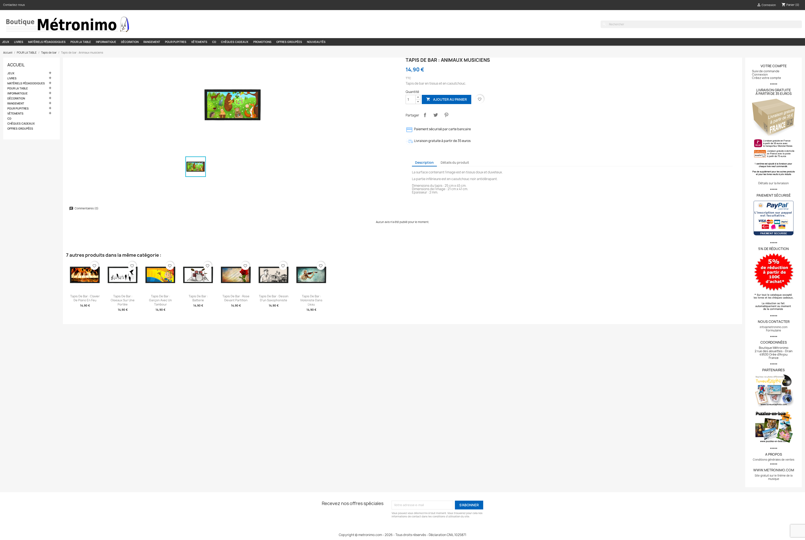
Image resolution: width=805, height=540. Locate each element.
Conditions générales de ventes (773, 459)
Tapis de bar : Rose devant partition (235, 298)
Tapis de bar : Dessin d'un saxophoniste (273, 298)
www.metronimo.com (773, 470)
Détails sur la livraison (773, 183)
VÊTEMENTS (199, 42)
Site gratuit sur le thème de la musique (773, 477)
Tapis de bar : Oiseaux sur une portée (123, 300)
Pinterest (446, 115)
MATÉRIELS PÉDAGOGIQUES (47, 42)
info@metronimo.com (773, 327)
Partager (425, 115)
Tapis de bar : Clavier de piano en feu (85, 298)
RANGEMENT (151, 42)
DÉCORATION (130, 42)
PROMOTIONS (262, 42)
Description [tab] (424, 162)
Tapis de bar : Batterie (198, 298)
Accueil (16, 65)
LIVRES (18, 42)
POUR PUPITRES (175, 42)
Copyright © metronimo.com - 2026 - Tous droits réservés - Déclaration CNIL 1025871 (402, 535)
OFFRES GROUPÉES (289, 42)
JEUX (5, 42)
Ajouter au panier (446, 99)
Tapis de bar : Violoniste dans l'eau (311, 300)
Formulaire (773, 330)
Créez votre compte (766, 78)
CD (214, 42)
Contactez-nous (14, 5)
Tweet (435, 115)
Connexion (760, 74)
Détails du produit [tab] (455, 162)
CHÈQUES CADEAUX (234, 42)
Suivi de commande (765, 71)
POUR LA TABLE (80, 42)
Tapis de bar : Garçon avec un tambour (160, 300)
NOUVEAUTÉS (316, 42)
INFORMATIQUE (106, 42)
